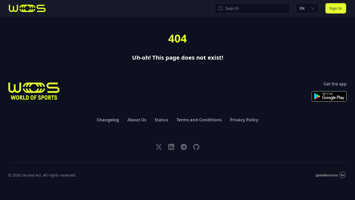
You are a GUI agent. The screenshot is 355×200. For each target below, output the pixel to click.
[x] (159, 147)
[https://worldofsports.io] (27, 8)
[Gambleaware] (331, 175)
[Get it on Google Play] (329, 96)
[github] (196, 147)
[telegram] (184, 147)
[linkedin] (171, 147)
